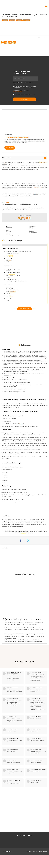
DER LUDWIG (38, 187)
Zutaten (10, 42)
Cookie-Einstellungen (43, 851)
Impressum (29, 851)
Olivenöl (11, 256)
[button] (19, 218)
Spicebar (21, 423)
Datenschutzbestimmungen (17, 91)
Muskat (11, 296)
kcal (14, 42)
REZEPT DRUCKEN (24, 308)
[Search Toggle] (34, 6)
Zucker (10, 260)
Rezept (5, 42)
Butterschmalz (12, 274)
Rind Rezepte (19, 20)
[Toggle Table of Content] (44, 158)
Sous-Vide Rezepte (26, 20)
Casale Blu (23, 533)
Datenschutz (35, 851)
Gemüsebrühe (13, 291)
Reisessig (11, 255)
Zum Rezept (9, 147)
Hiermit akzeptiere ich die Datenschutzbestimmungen (24, 94)
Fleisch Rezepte (12, 20)
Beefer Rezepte (5, 20)
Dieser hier (35, 194)
